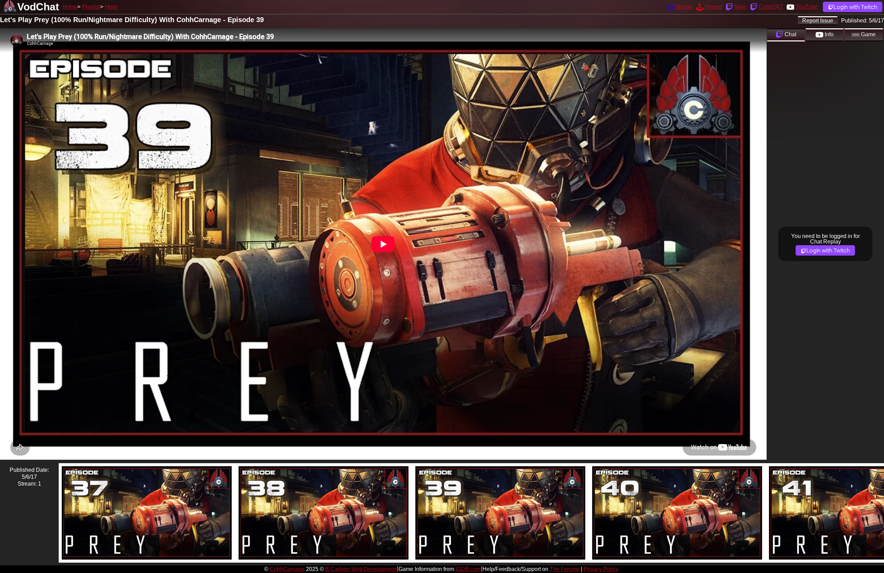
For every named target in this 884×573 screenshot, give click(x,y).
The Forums (564, 569)
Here (111, 7)
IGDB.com (468, 569)
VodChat (38, 6)
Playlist (91, 7)
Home (70, 7)
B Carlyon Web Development (361, 569)
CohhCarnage (287, 569)
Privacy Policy (601, 569)
